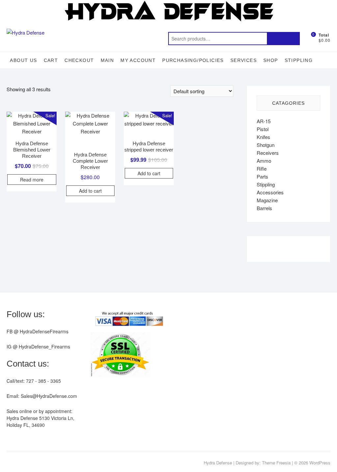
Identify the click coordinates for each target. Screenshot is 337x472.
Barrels (264, 208)
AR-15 (264, 121)
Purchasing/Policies (193, 60)
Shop (270, 60)
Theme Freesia (276, 462)
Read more (31, 179)
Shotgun (265, 144)
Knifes (263, 136)
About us (23, 60)
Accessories (270, 192)
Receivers (268, 152)
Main (107, 60)
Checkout (79, 60)
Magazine (267, 200)
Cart (51, 60)
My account (138, 60)
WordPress (319, 462)
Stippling (299, 60)
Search (283, 38)
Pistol (263, 128)
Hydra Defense (218, 462)
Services (243, 60)
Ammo (264, 160)
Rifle (262, 168)
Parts (262, 176)
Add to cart (90, 190)
